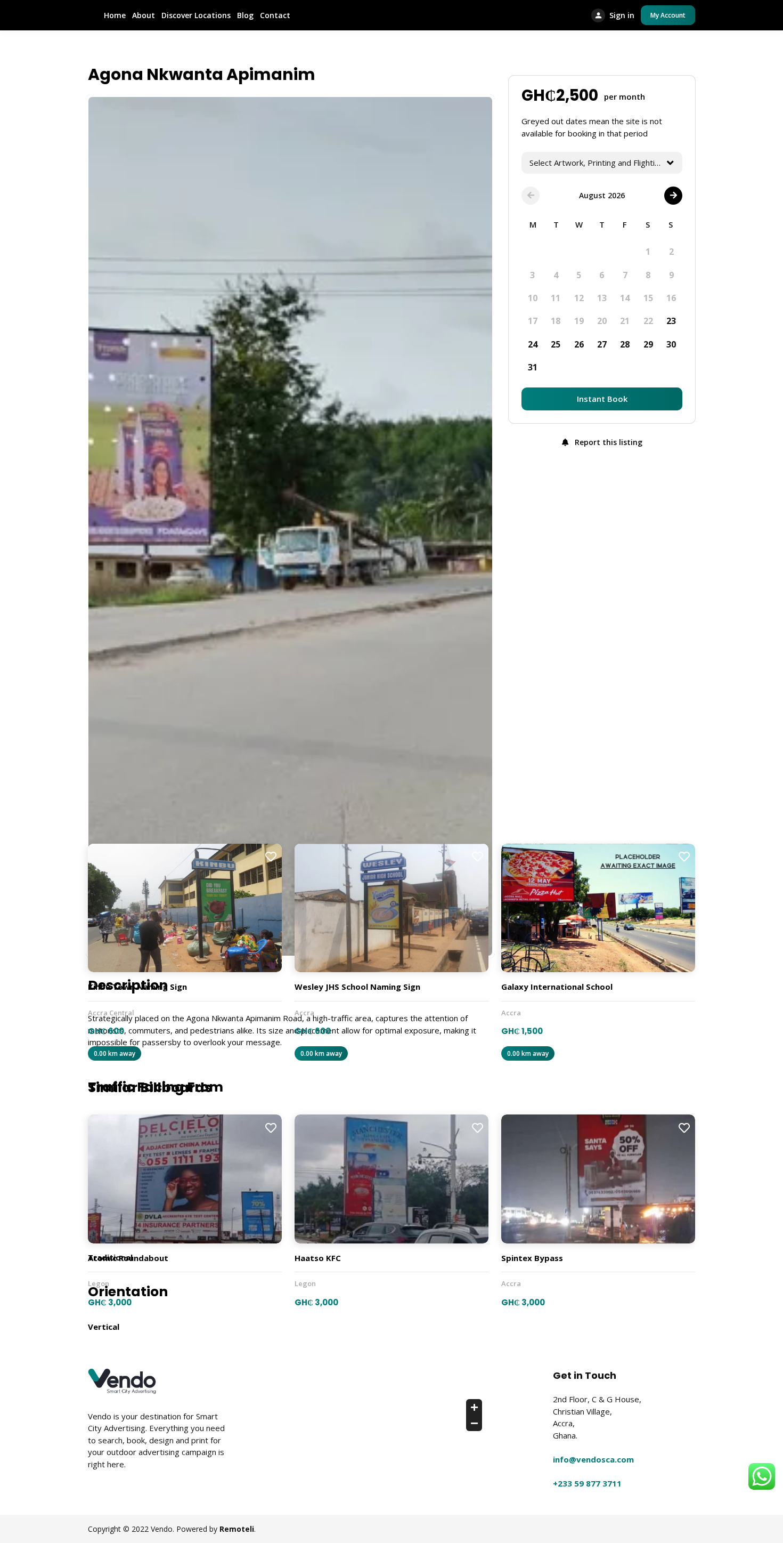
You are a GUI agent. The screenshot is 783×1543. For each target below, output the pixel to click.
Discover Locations (196, 15)
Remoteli (236, 1529)
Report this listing (607, 442)
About (143, 15)
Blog (245, 15)
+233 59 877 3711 (587, 1483)
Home (115, 15)
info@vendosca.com (593, 1459)
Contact (275, 15)
